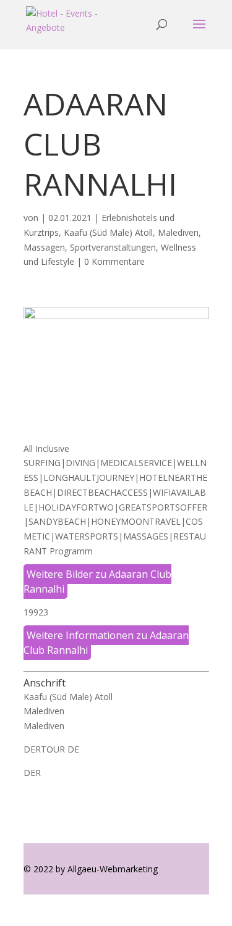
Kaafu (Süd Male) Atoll (108, 232)
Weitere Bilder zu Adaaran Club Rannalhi (97, 581)
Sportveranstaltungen (113, 247)
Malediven (178, 232)
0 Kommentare (114, 261)
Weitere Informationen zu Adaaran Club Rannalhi (106, 642)
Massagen (44, 247)
